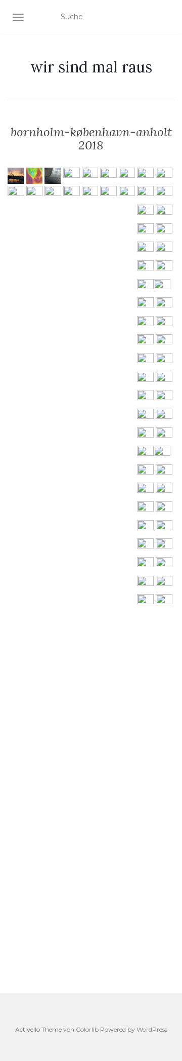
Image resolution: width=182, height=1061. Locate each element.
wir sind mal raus (91, 66)
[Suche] (168, 17)
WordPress (151, 1029)
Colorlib (87, 1029)
